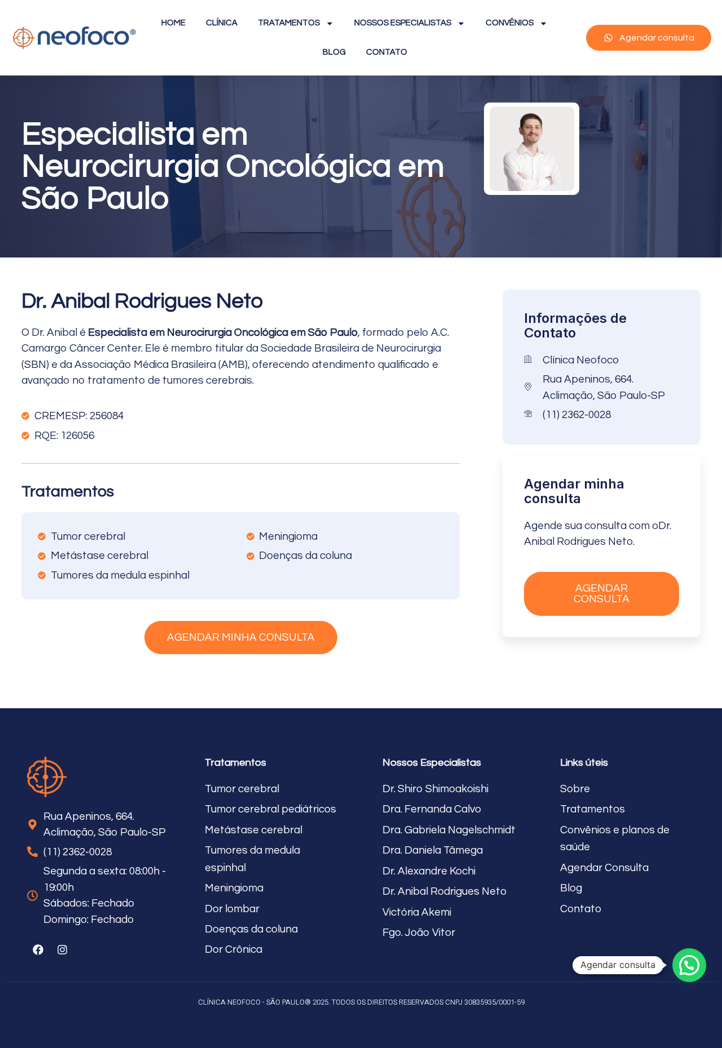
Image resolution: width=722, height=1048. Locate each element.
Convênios (510, 23)
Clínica (221, 23)
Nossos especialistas (402, 23)
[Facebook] (38, 949)
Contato (386, 52)
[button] (689, 965)
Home (173, 23)
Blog (334, 52)
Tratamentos (289, 23)
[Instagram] (62, 949)
